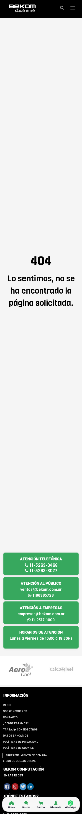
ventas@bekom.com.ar (41, 589)
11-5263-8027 (42, 571)
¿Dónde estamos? (16, 723)
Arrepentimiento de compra (26, 755)
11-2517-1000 (43, 619)
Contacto (10, 717)
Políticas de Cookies (18, 748)
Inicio (7, 705)
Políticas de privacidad (20, 742)
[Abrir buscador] (62, 7)
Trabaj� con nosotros (20, 729)
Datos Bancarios (15, 735)
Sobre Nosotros (15, 711)
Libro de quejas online (19, 761)
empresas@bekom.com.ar (41, 614)
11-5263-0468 (43, 565)
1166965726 (43, 595)
